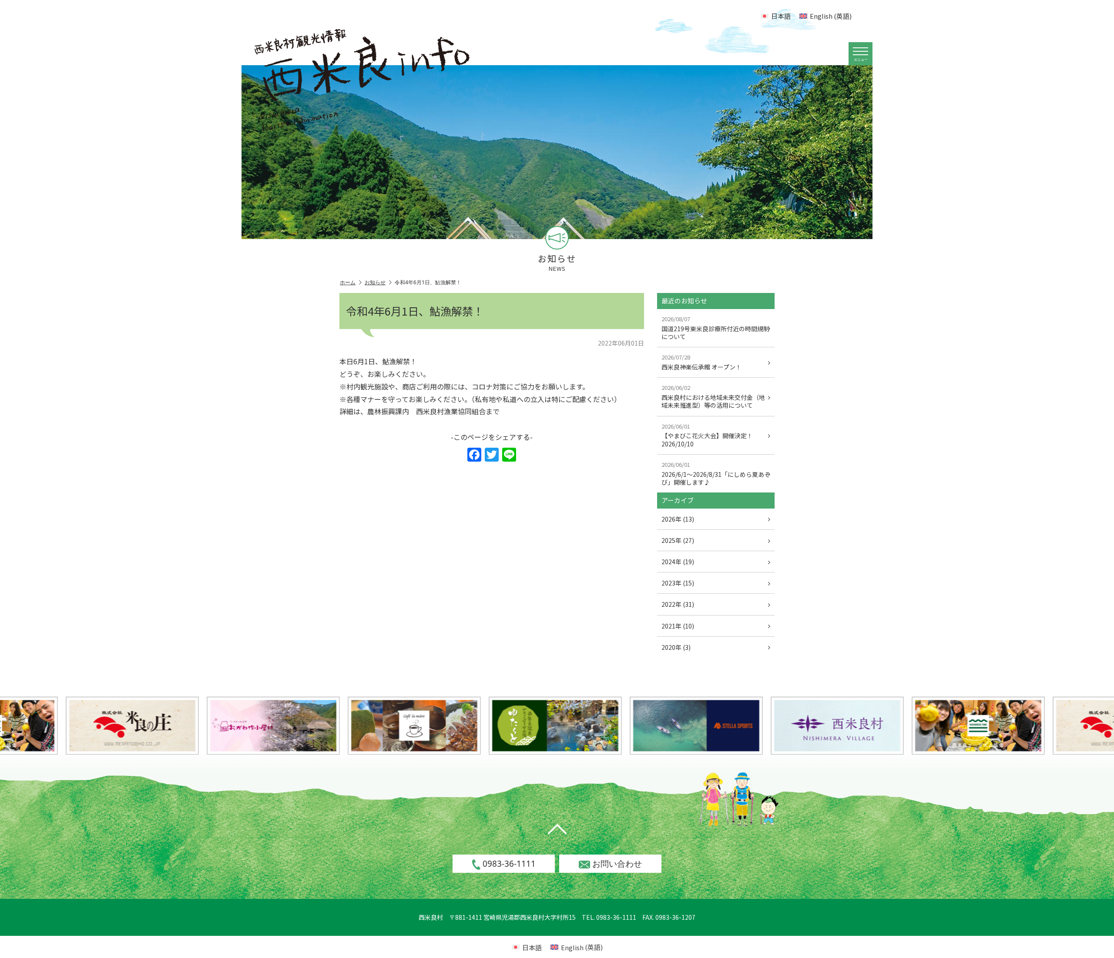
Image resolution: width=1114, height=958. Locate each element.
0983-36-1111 (509, 863)
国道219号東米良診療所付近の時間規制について (715, 328)
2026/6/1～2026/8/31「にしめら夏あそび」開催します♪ (715, 473)
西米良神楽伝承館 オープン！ (701, 362)
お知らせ (375, 282)
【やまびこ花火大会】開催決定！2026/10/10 (707, 435)
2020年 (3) (676, 647)
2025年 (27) (677, 540)
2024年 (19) (677, 561)
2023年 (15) (677, 583)
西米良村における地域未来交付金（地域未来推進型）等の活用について (713, 396)
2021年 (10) (677, 626)
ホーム (348, 282)
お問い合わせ (617, 863)
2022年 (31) (677, 604)
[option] (231, 726)
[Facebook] (474, 455)
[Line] (509, 455)
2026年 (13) (677, 519)
